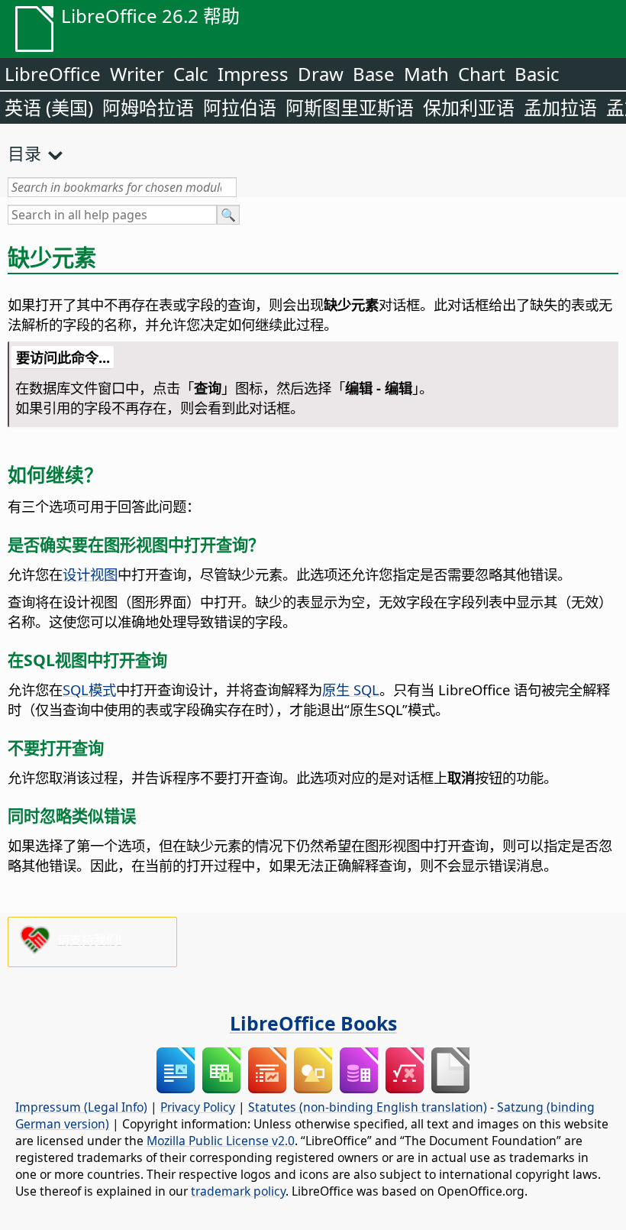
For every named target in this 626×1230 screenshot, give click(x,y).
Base (374, 73)
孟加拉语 (560, 107)
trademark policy (238, 1191)
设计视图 (90, 574)
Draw (321, 73)
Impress (253, 73)
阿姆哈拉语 (148, 107)
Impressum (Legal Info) (81, 1107)
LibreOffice (53, 73)
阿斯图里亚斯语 (350, 107)
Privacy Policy (197, 1107)
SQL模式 (89, 689)
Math (426, 73)
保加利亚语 (469, 107)
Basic (537, 73)
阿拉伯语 (239, 107)
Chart (481, 73)
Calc (190, 73)
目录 (24, 152)
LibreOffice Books (313, 1023)
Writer (137, 73)
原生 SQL (350, 689)
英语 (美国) (49, 107)
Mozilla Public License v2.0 (221, 1140)
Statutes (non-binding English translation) (367, 1107)
